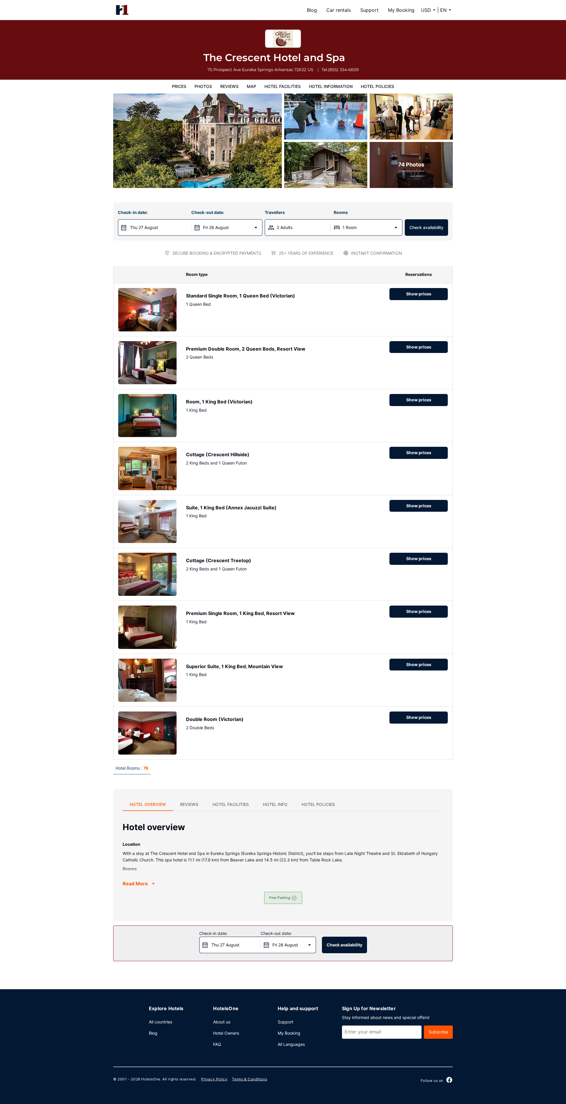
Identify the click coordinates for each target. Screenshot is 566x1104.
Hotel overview (148, 804)
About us (221, 1021)
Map (251, 86)
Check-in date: (133, 212)
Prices (179, 86)
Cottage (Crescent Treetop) (218, 560)
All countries (160, 1021)
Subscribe (438, 1031)
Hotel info (275, 804)
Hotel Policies (377, 86)
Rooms (341, 212)
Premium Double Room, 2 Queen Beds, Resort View (245, 349)
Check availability (426, 227)
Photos (203, 86)
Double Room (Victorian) (214, 719)
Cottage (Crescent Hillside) (217, 454)
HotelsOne (150, 1079)
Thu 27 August (144, 227)
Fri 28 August (216, 227)
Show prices (418, 293)
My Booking (401, 10)
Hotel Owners (226, 1033)
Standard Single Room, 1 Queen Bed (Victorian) (240, 296)
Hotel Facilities (282, 86)
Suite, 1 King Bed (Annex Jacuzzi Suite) (231, 508)
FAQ (217, 1044)
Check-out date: (207, 212)
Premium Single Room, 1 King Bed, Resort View (240, 613)
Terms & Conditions (249, 1079)
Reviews (229, 86)
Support (369, 10)
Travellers (275, 212)
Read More (135, 884)
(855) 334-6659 (343, 69)
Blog (312, 10)
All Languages (291, 1044)
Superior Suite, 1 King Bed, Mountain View (234, 666)
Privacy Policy (214, 1079)
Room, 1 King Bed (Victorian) (219, 402)
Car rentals (338, 10)
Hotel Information (331, 86)
